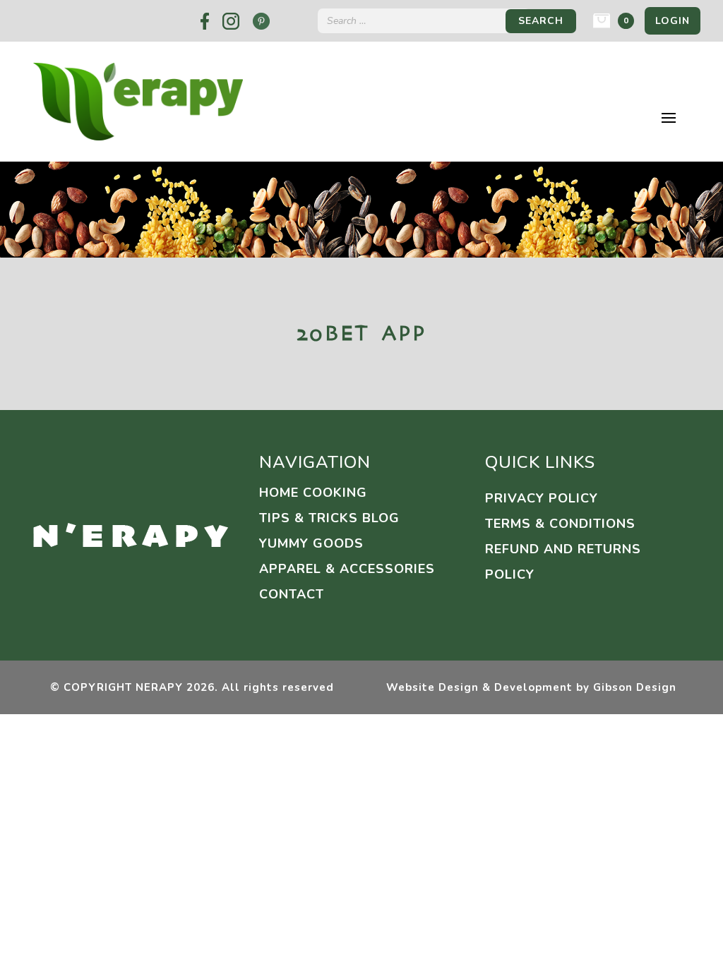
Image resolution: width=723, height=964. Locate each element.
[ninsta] (230, 21)
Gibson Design (634, 687)
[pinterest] (261, 21)
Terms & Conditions (560, 523)
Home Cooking (313, 492)
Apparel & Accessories (347, 568)
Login (672, 21)
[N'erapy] (130, 535)
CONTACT (291, 594)
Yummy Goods (311, 543)
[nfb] (205, 21)
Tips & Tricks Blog (329, 518)
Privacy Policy (541, 498)
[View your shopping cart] (601, 20)
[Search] (541, 20)
